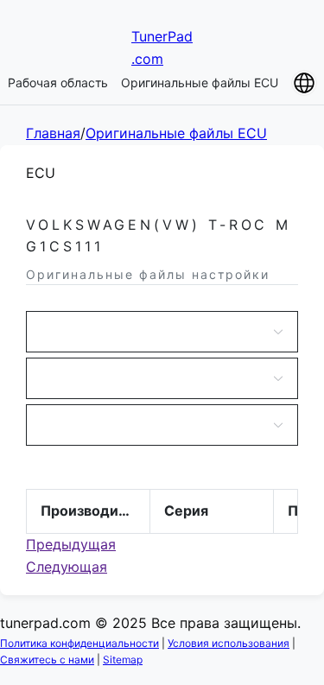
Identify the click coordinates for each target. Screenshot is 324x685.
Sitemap (123, 659)
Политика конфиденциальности (79, 643)
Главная (53, 133)
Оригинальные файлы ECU (199, 82)
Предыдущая (71, 544)
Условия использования (228, 643)
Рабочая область (58, 82)
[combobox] (153, 331)
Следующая (66, 566)
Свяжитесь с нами (47, 659)
